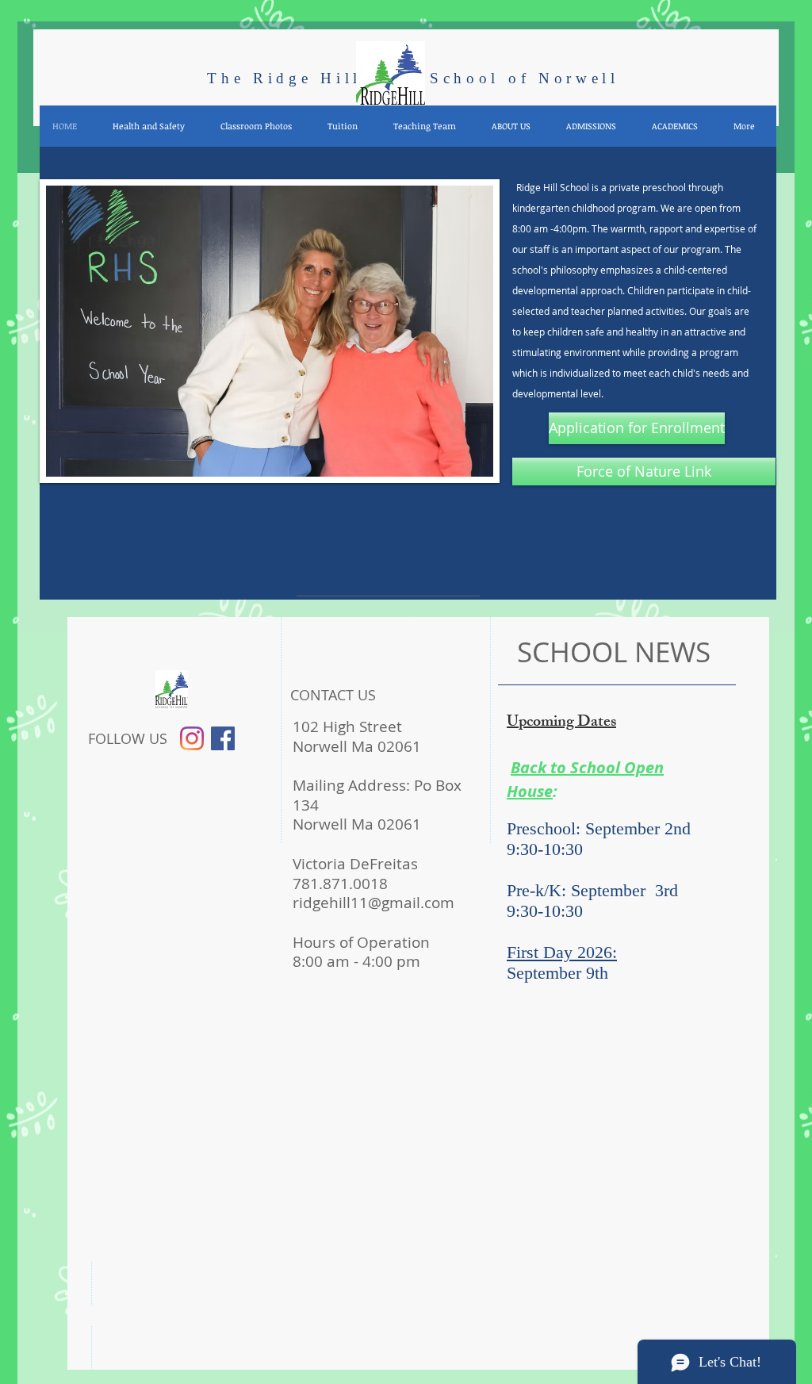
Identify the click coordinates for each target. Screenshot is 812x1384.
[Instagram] (192, 738)
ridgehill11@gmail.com (373, 902)
